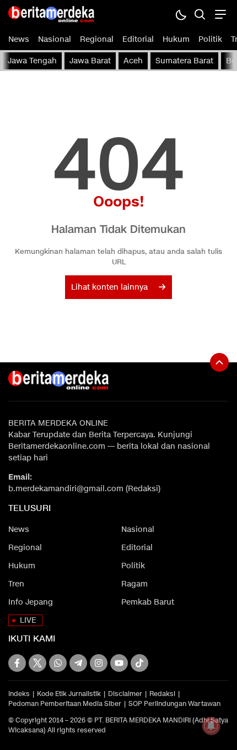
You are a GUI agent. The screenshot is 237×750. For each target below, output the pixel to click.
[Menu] (219, 14)
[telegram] (78, 663)
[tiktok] (139, 663)
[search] (199, 14)
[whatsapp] (58, 663)
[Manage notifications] (211, 726)
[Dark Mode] (180, 14)
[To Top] (219, 362)
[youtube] (119, 663)
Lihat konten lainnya (109, 287)
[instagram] (98, 663)
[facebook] (17, 663)
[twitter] (37, 663)
